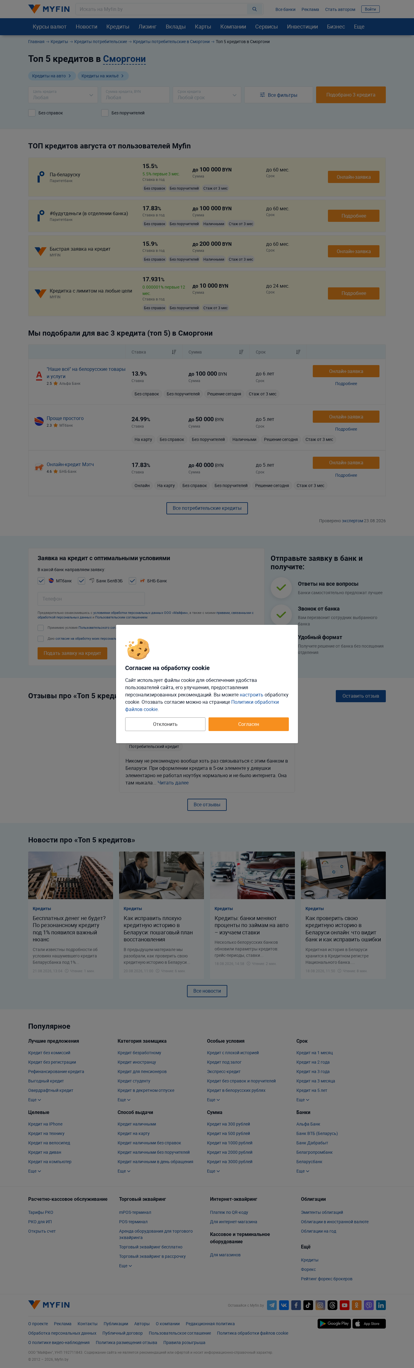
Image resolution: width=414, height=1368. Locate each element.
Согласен (248, 724)
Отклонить (165, 724)
